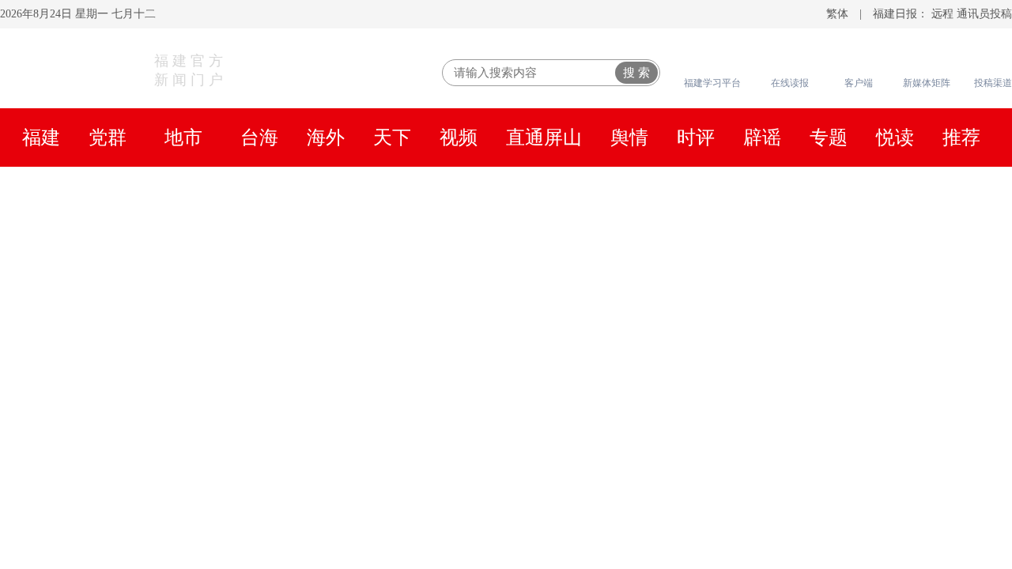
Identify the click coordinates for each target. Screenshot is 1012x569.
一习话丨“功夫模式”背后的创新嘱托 (650, 240)
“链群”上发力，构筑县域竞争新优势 (791, 423)
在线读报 (790, 83)
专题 (829, 137)
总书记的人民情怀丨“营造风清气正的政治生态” (162, 240)
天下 (392, 137)
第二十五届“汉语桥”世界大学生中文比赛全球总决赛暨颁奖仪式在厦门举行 (506, 298)
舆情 (629, 137)
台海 (259, 137)
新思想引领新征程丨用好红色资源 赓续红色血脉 (420, 240)
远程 (942, 14)
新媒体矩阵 (926, 83)
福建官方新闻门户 (190, 70)
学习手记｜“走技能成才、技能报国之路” (861, 240)
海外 (326, 137)
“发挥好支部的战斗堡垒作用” (680, 260)
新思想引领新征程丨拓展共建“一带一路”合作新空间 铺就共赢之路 (423, 260)
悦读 (895, 137)
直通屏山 (544, 137)
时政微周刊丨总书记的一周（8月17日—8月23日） (506, 198)
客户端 (858, 83)
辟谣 (762, 137)
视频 (459, 137)
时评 (696, 137)
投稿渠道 (993, 83)
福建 (41, 137)
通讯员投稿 (984, 14)
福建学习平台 (712, 83)
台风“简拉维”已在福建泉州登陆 (776, 455)
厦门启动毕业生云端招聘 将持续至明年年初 (818, 518)
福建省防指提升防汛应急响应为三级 (792, 487)
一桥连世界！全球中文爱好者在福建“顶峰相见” (832, 392)
